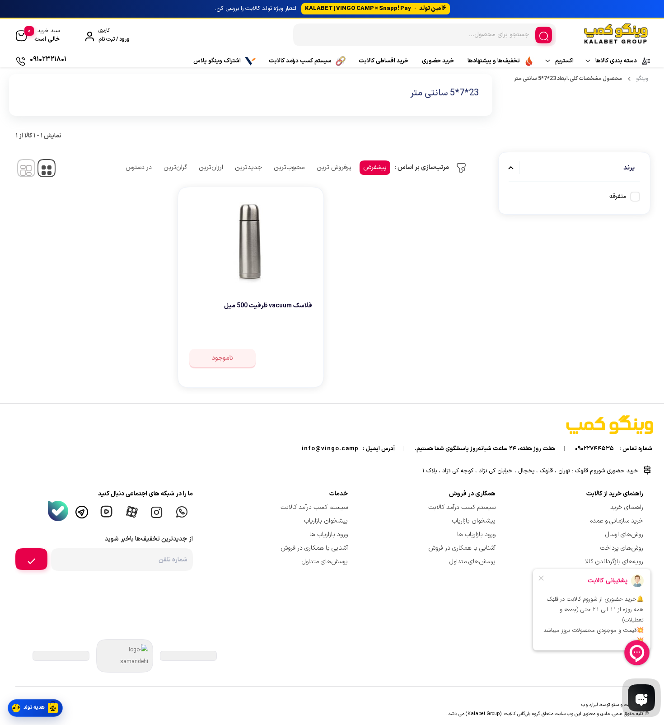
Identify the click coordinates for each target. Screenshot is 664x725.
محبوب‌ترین (289, 167)
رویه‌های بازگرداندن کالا (614, 561)
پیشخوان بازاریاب (474, 521)
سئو (615, 704)
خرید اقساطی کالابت (383, 61)
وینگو (642, 78)
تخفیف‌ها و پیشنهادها (494, 61)
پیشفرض (375, 167)
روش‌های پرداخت (621, 548)
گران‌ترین (175, 167)
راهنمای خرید (626, 507)
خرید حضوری (438, 61)
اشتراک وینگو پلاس (217, 61)
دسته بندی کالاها (616, 61)
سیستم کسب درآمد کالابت (300, 61)
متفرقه (618, 196)
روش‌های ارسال (624, 534)
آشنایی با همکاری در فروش (462, 548)
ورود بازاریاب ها (476, 534)
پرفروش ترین (334, 167)
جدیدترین (248, 167)
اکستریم (564, 61)
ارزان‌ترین (211, 167)
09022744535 (594, 448)
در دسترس (139, 167)
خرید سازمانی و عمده (616, 521)
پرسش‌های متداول (472, 561)
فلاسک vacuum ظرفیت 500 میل (268, 306)
